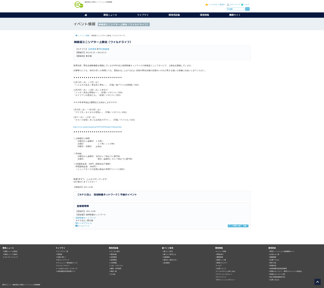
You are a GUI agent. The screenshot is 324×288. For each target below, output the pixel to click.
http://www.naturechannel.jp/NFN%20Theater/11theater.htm (97, 127)
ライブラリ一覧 (62, 251)
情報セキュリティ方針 (277, 274)
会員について (221, 268)
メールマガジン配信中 (216, 4)
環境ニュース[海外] (10, 254)
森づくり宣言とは (170, 254)
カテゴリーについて (11, 257)
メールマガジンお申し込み (226, 271)
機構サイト (235, 15)
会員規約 (167, 263)
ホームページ (83, 226)
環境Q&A (220, 254)
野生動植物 (104, 49)
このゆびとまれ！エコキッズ (67, 268)
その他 (113, 274)
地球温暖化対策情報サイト (66, 271)
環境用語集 (174, 15)
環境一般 (114, 271)
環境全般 (114, 254)
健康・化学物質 (116, 268)
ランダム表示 (115, 251)
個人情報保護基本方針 (277, 277)
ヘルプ (246, 4)
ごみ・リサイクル (117, 265)
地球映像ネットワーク (86, 218)
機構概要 (273, 257)
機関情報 (220, 257)
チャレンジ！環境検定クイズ (67, 263)
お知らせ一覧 (274, 254)
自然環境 (92, 49)
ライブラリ (143, 15)
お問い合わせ (274, 280)
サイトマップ (235, 4)
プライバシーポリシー (224, 274)
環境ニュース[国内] (10, 251)
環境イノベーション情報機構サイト (282, 251)
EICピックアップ (63, 260)
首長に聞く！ (62, 257)
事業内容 (273, 265)
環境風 (59, 254)
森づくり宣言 (168, 251)
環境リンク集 (221, 260)
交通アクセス (274, 260)
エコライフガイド (63, 265)
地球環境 (114, 260)
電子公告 (273, 263)
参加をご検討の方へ (170, 260)
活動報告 (167, 257)
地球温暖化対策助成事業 (278, 268)
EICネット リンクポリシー (226, 280)
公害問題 (114, 263)
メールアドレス (85, 223)
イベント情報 (84, 35)
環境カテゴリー (222, 263)
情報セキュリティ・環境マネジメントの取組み (286, 271)
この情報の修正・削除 (238, 226)
